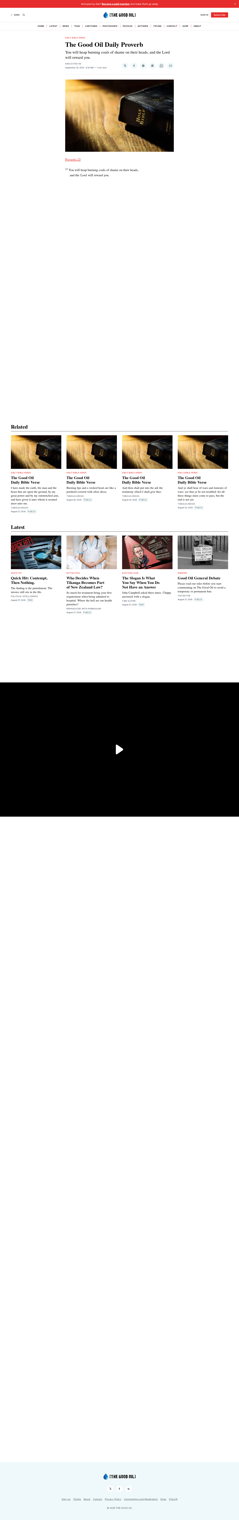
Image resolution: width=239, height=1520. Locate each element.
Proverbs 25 (73, 159)
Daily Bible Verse (75, 38)
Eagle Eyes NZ (73, 63)
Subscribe (220, 14)
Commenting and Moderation (141, 1499)
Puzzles (128, 26)
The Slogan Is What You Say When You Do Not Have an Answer (140, 582)
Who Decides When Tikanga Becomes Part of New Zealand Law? (85, 582)
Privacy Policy (113, 1499)
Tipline (157, 26)
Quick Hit (16, 573)
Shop (185, 26)
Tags (77, 26)
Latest (53, 26)
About (197, 26)
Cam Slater (129, 601)
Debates (182, 573)
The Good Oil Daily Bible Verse (25, 480)
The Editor (184, 595)
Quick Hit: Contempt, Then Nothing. (29, 580)
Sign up (66, 1499)
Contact (172, 26)
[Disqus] (119, 270)
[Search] (23, 15)
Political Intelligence (24, 596)
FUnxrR (173, 1499)
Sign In (204, 15)
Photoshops (110, 26)
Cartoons (91, 26)
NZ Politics (73, 573)
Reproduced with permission (83, 608)
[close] (235, 3)
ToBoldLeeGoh (19, 508)
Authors (143, 26)
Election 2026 (130, 573)
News (66, 26)
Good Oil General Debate (199, 578)
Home (41, 26)
